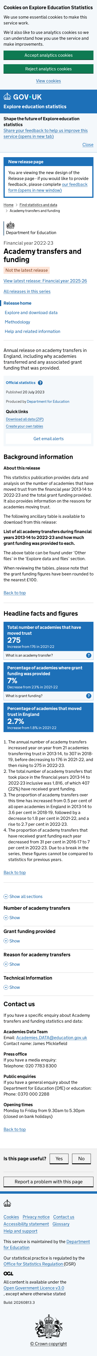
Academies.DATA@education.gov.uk (51, 1037)
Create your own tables (24, 426)
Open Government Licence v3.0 (34, 1288)
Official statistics (34, 383)
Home (8, 205)
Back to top (15, 592)
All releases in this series (27, 291)
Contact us (63, 1217)
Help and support (20, 1231)
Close (87, 144)
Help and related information (32, 331)
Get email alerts (48, 438)
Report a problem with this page (49, 1182)
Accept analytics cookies (48, 55)
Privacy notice (36, 1217)
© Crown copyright (48, 1343)
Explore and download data (31, 312)
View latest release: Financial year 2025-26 (45, 280)
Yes (62, 1159)
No (84, 1159)
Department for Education (48, 401)
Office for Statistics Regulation (34, 1264)
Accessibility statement (26, 1224)
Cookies (11, 1217)
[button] (48, 655)
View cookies (48, 81)
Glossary (61, 1224)
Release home (17, 303)
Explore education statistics (35, 107)
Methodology (17, 322)
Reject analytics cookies (48, 69)
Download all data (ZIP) (25, 419)
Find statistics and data (38, 205)
